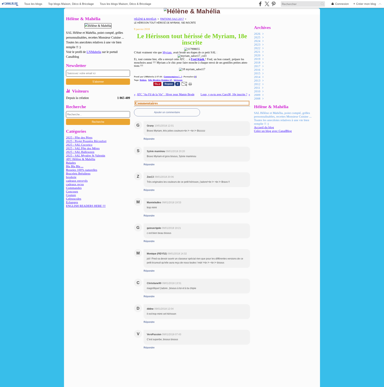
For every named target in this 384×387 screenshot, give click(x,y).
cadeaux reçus (75, 184)
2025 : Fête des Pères (79, 137)
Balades (71, 162)
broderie (71, 177)
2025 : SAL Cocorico (79, 144)
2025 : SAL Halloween (80, 152)
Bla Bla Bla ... (74, 166)
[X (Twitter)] (266, 4)
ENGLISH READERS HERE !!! (86, 205)
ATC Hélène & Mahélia (80, 159)
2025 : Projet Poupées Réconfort (86, 141)
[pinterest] (273, 4)
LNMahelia (94, 52)
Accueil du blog (264, 127)
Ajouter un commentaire (167, 112)
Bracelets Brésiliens (78, 173)
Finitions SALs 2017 (172, 19)
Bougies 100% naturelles (81, 170)
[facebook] (260, 4)
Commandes (74, 188)
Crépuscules (73, 198)
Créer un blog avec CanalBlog (273, 131)
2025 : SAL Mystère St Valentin (85, 155)
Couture (71, 195)
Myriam (167, 52)
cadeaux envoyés (77, 180)
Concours (72, 191)
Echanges (72, 202)
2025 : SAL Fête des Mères (83, 148)
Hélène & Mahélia (145, 19)
